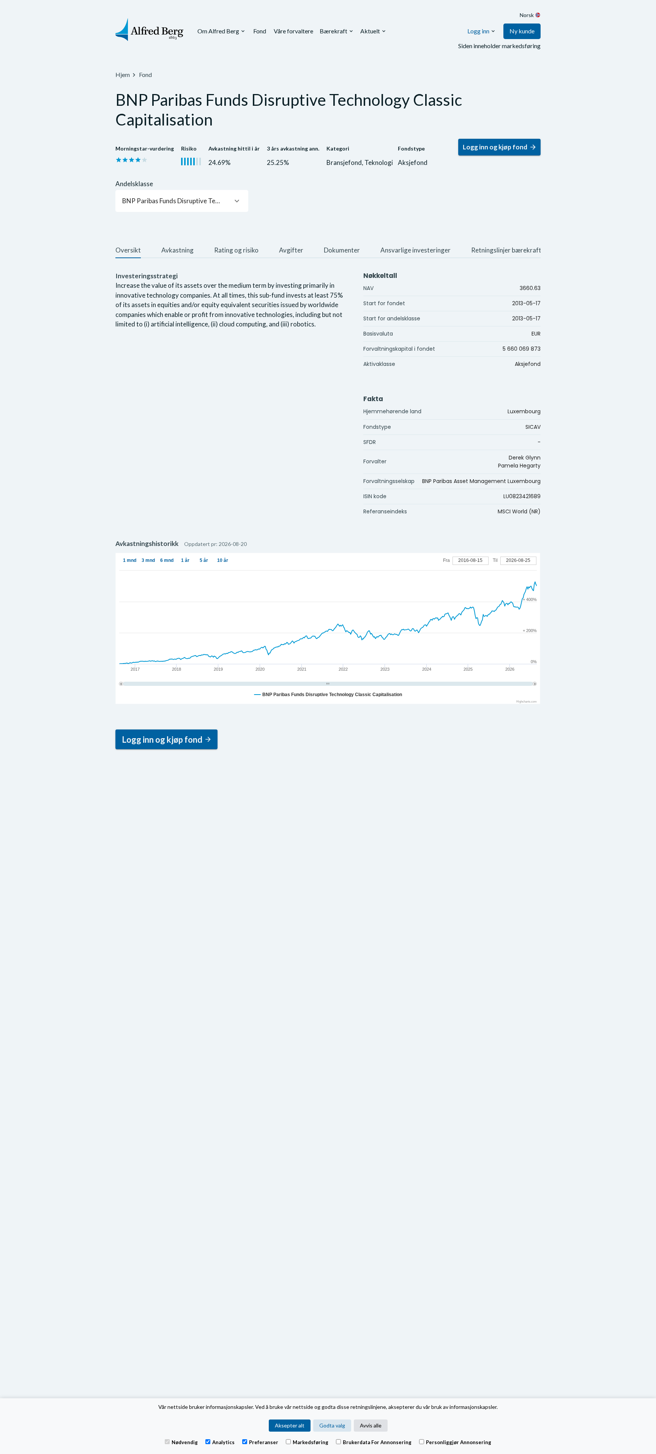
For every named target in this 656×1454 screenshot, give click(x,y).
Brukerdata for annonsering (377, 1442)
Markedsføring (310, 1442)
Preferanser (263, 1442)
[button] (181, 201)
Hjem (122, 74)
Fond (259, 31)
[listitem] (128, 251)
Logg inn (478, 31)
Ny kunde (522, 31)
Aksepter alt (289, 1425)
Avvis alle (371, 1425)
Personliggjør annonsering (458, 1442)
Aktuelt (370, 31)
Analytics (223, 1442)
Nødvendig (185, 1442)
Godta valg (332, 1425)
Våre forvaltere (293, 31)
